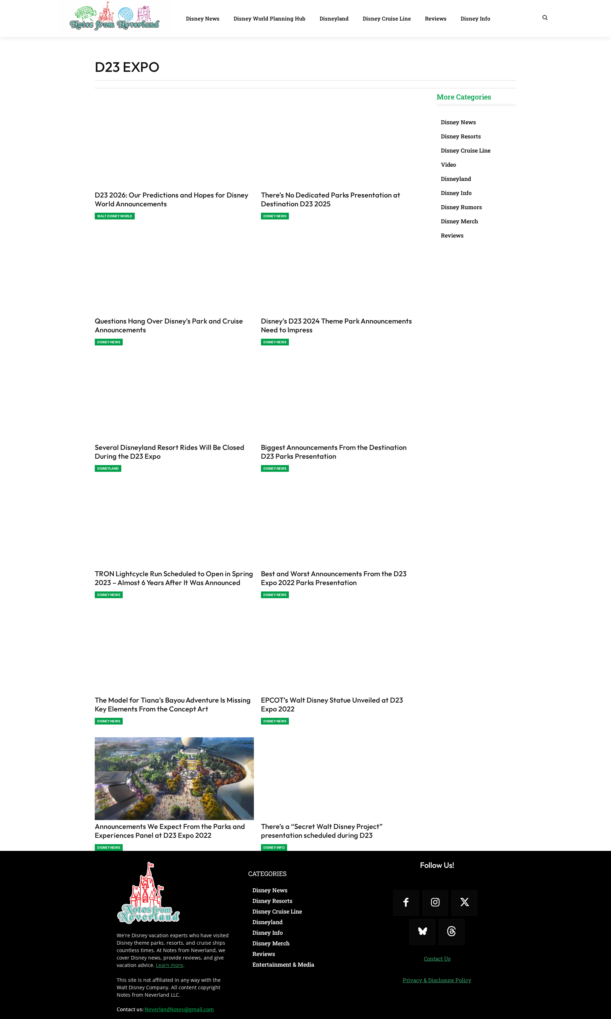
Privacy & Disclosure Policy (437, 980)
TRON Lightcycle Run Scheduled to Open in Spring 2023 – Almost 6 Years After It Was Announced (174, 578)
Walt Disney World (114, 216)
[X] (464, 903)
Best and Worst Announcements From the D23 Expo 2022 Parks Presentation (334, 578)
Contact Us (437, 958)
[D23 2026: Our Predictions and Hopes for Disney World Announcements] (174, 147)
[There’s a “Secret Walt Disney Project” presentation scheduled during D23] (340, 778)
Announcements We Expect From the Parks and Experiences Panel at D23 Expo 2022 (170, 831)
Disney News (274, 216)
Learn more (169, 965)
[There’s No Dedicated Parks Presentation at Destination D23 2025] (340, 147)
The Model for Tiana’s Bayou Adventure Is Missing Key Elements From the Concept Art (173, 704)
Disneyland (108, 468)
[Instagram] (435, 903)
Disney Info (274, 847)
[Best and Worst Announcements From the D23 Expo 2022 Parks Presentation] (340, 526)
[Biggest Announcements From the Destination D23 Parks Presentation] (340, 399)
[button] (545, 17)
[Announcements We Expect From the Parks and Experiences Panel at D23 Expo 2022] (174, 778)
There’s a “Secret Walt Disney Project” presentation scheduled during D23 (322, 831)
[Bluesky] (422, 932)
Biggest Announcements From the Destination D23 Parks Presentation (334, 451)
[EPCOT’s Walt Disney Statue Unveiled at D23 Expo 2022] (340, 652)
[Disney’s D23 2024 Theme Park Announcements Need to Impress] (340, 273)
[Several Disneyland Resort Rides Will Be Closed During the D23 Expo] (174, 399)
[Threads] (452, 932)
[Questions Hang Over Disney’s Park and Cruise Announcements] (174, 273)
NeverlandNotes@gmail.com (179, 1009)
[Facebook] (406, 903)
